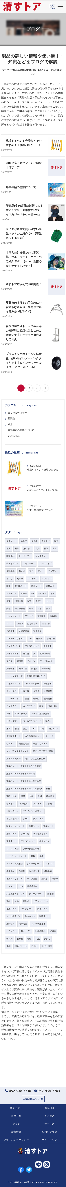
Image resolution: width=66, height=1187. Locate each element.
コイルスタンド (13, 683)
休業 (42, 728)
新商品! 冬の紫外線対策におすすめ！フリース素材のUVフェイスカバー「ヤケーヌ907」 (24, 210)
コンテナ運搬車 (38, 923)
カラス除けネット (33, 736)
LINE (33, 728)
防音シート (34, 826)
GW (30, 638)
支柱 (8, 901)
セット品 (23, 668)
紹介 (10, 424)
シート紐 (25, 833)
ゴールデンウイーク (15, 638)
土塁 (8, 601)
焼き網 (34, 668)
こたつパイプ (45, 563)
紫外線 (24, 593)
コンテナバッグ (13, 698)
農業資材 (48, 698)
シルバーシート (34, 863)
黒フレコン (44, 841)
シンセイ (46, 541)
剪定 (25, 728)
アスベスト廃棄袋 (14, 863)
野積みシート (21, 586)
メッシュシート (13, 616)
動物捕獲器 (40, 931)
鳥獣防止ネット (13, 736)
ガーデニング (29, 706)
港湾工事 (47, 646)
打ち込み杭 (32, 623)
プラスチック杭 (41, 901)
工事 (40, 608)
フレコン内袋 (12, 848)
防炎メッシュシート (15, 826)
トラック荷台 (12, 721)
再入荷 (26, 653)
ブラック (29, 616)
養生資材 (10, 871)
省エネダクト (12, 563)
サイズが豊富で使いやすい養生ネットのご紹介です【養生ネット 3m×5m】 (24, 233)
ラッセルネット (40, 833)
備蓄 (53, 593)
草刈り (9, 578)
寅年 (38, 548)
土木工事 (25, 691)
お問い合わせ (12, 811)
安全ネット (11, 841)
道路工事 (46, 623)
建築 (23, 796)
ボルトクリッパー (14, 878)
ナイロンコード (36, 893)
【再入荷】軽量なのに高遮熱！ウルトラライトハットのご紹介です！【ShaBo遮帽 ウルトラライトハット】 (24, 259)
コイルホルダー (32, 683)
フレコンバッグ (32, 646)
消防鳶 (44, 878)
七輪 (29, 938)
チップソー (53, 571)
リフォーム (32, 578)
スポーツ (31, 661)
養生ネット (53, 728)
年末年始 (46, 668)
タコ (21, 886)
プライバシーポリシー (33, 811)
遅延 (55, 548)
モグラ (39, 601)
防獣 (8, 608)
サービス (10, 803)
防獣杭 (26, 901)
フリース (49, 736)
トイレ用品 (47, 946)
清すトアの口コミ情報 (43, 751)
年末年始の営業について (21, 187)
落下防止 (41, 616)
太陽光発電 (24, 631)
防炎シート (38, 818)
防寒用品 (10, 556)
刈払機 (20, 578)
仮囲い (20, 623)
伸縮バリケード (40, 743)
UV (32, 593)
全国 (40, 796)
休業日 (39, 638)
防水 (8, 586)
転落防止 (54, 616)
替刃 (31, 571)
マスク (9, 661)
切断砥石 (48, 871)
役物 (27, 698)
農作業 (20, 661)
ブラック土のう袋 (31, 848)
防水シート (36, 586)
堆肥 (8, 548)
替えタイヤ (26, 931)
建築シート (48, 826)
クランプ (49, 863)
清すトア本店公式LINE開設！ (24, 284)
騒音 (31, 608)
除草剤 (50, 893)
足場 (31, 796)
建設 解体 (11, 796)
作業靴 (22, 871)
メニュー (37, 803)
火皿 (38, 938)
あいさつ (27, 548)
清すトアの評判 (13, 758)
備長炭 (9, 938)
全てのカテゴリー (17, 413)
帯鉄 (33, 856)
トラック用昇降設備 (40, 713)
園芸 (56, 541)
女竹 (17, 901)
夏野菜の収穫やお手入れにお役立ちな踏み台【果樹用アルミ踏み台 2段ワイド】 (24, 307)
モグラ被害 (20, 608)
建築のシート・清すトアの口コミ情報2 (24, 788)
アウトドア (47, 578)
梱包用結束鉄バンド (36, 676)
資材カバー (51, 586)
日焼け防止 (53, 706)
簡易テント (11, 593)
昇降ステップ (21, 713)
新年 (17, 548)
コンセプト (24, 803)
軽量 (48, 608)
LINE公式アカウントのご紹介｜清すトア (24, 165)
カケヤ (55, 878)
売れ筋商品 (14, 436)
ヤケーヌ (10, 743)
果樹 (8, 728)
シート (26, 818)
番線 (41, 856)
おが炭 (20, 938)
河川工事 (19, 601)
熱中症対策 (34, 871)
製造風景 (37, 631)
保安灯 (36, 698)
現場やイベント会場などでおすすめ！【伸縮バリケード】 (24, 143)
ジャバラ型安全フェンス (17, 751)
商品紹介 (50, 796)
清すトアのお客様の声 (35, 758)
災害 (29, 601)
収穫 (17, 728)
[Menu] (60, 6)
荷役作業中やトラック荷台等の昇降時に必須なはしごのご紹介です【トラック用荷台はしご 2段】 (24, 333)
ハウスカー (11, 931)
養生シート (11, 541)
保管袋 (36, 691)
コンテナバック (13, 646)
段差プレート (21, 946)
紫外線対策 (45, 653)
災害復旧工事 (12, 653)
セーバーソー (25, 556)
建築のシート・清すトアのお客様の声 (23, 781)
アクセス (50, 803)
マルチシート (27, 908)
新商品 (11, 419)
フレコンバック (28, 841)
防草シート (42, 908)
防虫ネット (30, 916)
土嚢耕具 (10, 923)
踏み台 (48, 721)
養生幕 (34, 541)
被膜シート (11, 908)
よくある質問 (12, 818)
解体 (48, 788)
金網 (8, 946)
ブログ (9, 623)
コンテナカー (12, 706)
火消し (47, 938)
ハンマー (10, 886)
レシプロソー (41, 556)
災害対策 (48, 691)
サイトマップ (49, 1140)
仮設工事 (10, 631)
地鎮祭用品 (32, 886)
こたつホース (29, 563)
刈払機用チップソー (15, 893)
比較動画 (47, 683)
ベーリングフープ (14, 676)
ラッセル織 (11, 691)
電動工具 (10, 571)
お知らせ (51, 638)
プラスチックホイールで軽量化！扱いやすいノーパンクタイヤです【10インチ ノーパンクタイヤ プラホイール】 (24, 360)
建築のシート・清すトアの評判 (20, 773)
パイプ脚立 (32, 878)
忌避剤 (53, 931)
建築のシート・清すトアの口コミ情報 (23, 766)
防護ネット (44, 916)
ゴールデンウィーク (32, 721)
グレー (41, 571)
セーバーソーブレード (16, 856)
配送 (46, 548)
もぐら (49, 601)
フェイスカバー (47, 661)
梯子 (8, 713)
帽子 (41, 706)
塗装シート (11, 833)
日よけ (34, 946)
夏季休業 (10, 668)
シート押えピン (13, 916)
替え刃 (22, 571)
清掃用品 (23, 923)
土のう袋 (42, 593)
